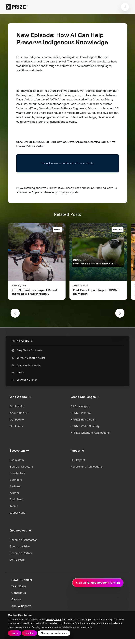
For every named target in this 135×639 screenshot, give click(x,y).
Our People (17, 419)
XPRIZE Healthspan (83, 419)
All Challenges (80, 406)
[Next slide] (119, 313)
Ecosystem (17, 460)
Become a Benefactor (23, 540)
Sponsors (16, 479)
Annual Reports (21, 606)
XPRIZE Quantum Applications (90, 432)
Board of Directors (21, 466)
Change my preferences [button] (53, 633)
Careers (16, 599)
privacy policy (53, 619)
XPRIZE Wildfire (81, 413)
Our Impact (78, 460)
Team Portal (18, 586)
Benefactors (17, 473)
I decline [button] (29, 633)
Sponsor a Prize (20, 546)
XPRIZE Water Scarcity (85, 426)
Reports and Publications (87, 466)
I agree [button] (14, 633)
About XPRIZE (19, 413)
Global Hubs (17, 512)
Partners (15, 486)
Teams (14, 506)
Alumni (14, 492)
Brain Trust (16, 499)
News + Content (21, 579)
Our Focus (16, 426)
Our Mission (17, 406)
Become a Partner (21, 553)
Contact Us (18, 592)
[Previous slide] (15, 313)
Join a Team (17, 559)
